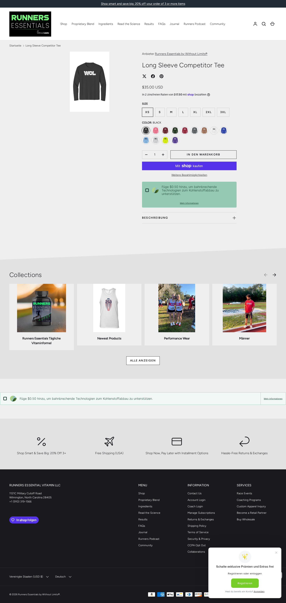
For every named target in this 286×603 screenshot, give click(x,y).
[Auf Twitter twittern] (144, 76)
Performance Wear (177, 338)
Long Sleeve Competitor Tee (43, 45)
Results (149, 24)
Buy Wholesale (246, 519)
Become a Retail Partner (252, 512)
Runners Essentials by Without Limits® (181, 54)
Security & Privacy (199, 539)
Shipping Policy (197, 526)
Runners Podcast (195, 24)
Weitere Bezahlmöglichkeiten (189, 175)
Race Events (244, 493)
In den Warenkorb (203, 154)
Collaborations (196, 551)
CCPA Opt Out (197, 545)
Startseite (15, 45)
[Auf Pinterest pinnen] (161, 76)
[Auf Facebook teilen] (153, 76)
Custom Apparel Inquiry (251, 506)
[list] (90, 83)
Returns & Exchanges (201, 519)
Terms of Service (198, 532)
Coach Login (195, 506)
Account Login (196, 500)
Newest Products (109, 338)
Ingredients (105, 24)
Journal (174, 24)
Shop (63, 24)
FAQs (161, 24)
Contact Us (195, 493)
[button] (264, 24)
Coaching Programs (249, 500)
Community (217, 24)
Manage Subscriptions (201, 512)
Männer (244, 338)
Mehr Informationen (189, 203)
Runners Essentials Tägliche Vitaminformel (41, 341)
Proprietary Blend (83, 24)
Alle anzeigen (143, 360)
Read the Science (129, 24)
